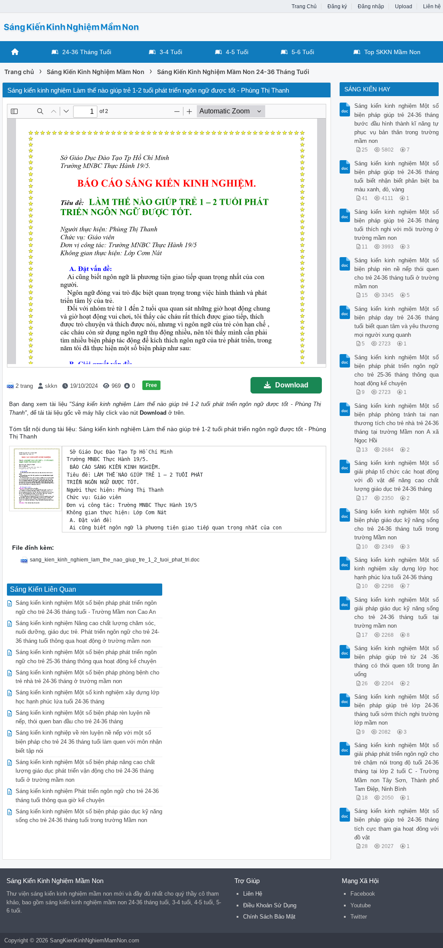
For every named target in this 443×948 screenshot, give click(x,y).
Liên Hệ (252, 893)
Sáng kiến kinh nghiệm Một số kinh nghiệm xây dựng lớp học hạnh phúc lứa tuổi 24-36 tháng (396, 568)
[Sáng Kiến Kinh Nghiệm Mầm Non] (71, 26)
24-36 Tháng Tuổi (86, 51)
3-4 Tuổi (171, 51)
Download (291, 385)
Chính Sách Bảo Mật (269, 916)
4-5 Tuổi (237, 51)
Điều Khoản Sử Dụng (269, 905)
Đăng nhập (371, 6)
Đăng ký (337, 6)
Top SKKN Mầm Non (392, 51)
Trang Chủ (304, 6)
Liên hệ (432, 6)
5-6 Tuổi (303, 51)
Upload (403, 6)
